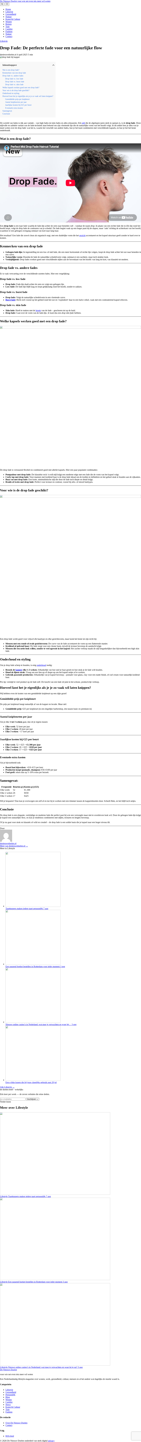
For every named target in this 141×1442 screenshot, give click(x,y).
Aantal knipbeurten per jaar (16, 102)
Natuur (9, 17)
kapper (19, 670)
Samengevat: (7, 111)
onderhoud (41, 665)
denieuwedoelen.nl (8, 843)
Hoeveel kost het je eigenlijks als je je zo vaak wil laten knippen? (27, 96)
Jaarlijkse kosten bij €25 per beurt (18, 105)
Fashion (9, 31)
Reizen (9, 24)
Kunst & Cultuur (13, 19)
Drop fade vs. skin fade (14, 84)
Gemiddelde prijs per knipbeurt (17, 99)
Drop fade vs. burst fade (14, 81)
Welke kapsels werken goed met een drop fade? (20, 87)
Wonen (9, 21)
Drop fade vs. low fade (14, 79)
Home (8, 9)
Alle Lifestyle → (7, 1087)
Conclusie (6, 114)
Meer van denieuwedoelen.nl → (14, 846)
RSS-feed (10, 1436)
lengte (38, 310)
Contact (9, 36)
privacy (51, 1441)
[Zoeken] (2, 4)
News (8, 1404)
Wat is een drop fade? (10, 70)
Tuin (8, 26)
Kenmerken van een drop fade (14, 73)
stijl (83, 123)
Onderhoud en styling (10, 93)
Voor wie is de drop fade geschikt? (15, 90)
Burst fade (10, 300)
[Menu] (7, 4)
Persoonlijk (10, 1395)
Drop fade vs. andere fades (12, 76)
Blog (8, 1397)
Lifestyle (9, 12)
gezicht (82, 235)
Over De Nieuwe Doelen (16, 1423)
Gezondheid (11, 14)
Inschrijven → (32, 1099)
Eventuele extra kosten (14, 108)
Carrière (9, 29)
